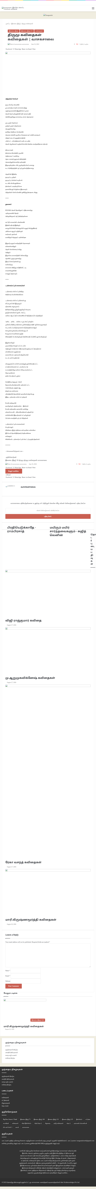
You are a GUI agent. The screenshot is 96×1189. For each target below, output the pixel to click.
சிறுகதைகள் (6, 1103)
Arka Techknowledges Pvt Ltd (69, 1182)
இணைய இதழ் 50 (27, 31)
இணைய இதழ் (13, 31)
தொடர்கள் (5, 1106)
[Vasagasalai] (48, 15)
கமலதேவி (6, 1123)
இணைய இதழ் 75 (25, 1119)
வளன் (17, 1127)
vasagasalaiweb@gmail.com (85, 1141)
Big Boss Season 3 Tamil (10, 1119)
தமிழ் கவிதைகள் (58, 1123)
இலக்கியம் (79, 1119)
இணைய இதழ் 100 (39, 1119)
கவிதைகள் (39, 31)
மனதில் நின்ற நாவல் (11, 1052)
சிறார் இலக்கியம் (26, 1123)
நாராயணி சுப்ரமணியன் (80, 1123)
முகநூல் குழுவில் (51, 1141)
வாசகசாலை (25, 1127)
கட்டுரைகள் (5, 1100)
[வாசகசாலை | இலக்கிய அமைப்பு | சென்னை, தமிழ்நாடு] (13, 8)
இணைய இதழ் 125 (67, 1119)
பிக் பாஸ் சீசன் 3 (7, 1127)
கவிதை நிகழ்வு (10, 1058)
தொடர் (69, 1123)
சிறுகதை (47, 1123)
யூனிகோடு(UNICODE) (37, 1143)
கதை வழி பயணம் (11, 1055)
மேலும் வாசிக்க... (63, 1173)
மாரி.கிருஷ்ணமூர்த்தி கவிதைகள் (24, 1026)
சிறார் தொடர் (38, 1123)
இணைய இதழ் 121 (53, 1119)
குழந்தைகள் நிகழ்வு (11, 1050)
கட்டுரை (88, 1119)
